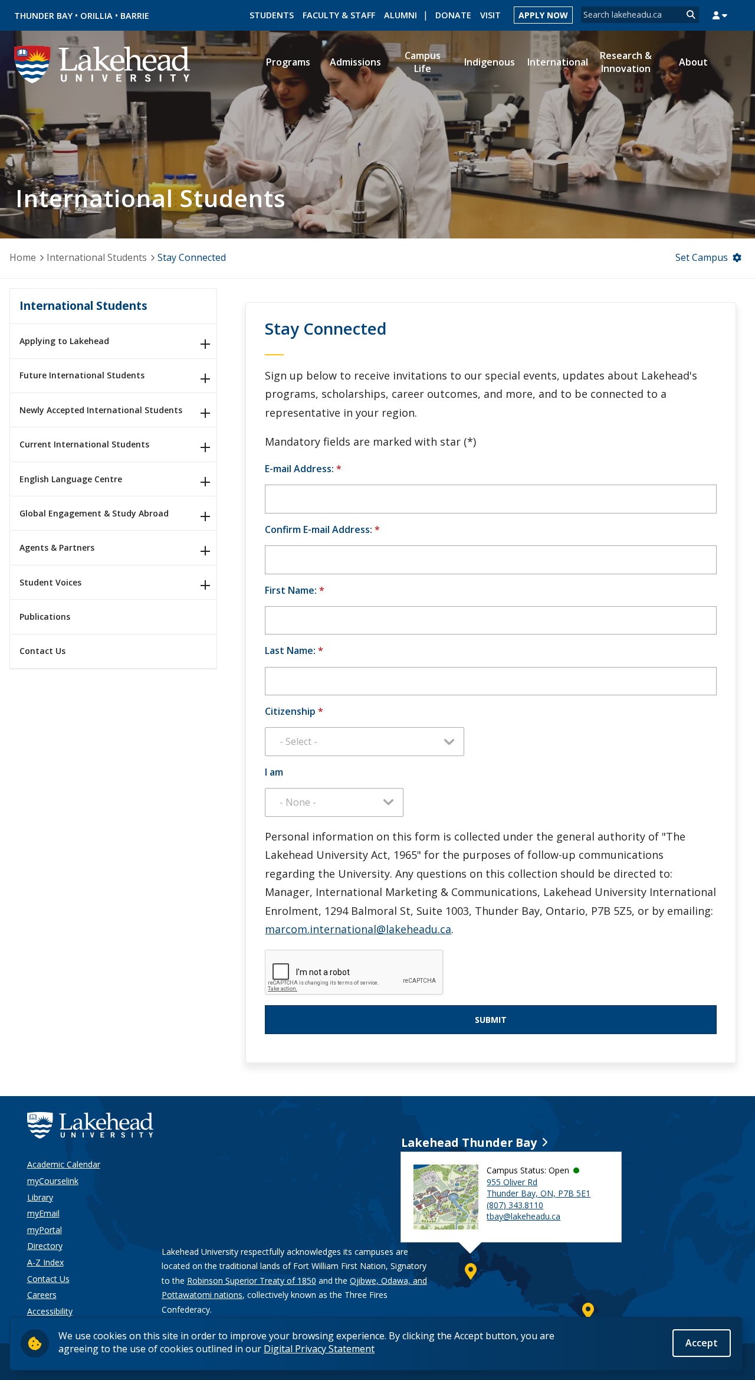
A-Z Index (45, 1262)
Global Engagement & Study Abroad (94, 513)
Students (272, 15)
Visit (490, 15)
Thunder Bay (43, 15)
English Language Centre (70, 479)
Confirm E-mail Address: (322, 529)
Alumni (400, 15)
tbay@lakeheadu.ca (523, 1216)
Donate (453, 15)
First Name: (294, 590)
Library (40, 1197)
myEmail (43, 1213)
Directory (45, 1245)
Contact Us (42, 650)
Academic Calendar (63, 1164)
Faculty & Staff (339, 15)
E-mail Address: (303, 468)
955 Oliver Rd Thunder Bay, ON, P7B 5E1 (538, 1187)
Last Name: (294, 650)
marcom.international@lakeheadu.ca (358, 929)
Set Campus (701, 257)
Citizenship (294, 711)
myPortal (44, 1229)
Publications (44, 616)
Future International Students (82, 375)
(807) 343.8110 (515, 1205)
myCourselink (52, 1180)
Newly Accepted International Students (100, 410)
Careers (42, 1294)
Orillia (96, 15)
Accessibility (50, 1311)
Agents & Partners (56, 547)
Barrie (134, 15)
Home (22, 257)
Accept (701, 1342)
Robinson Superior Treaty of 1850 (251, 1280)
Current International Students (84, 444)
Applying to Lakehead (64, 340)
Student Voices (50, 582)
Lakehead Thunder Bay (469, 1142)
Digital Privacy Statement (319, 1348)
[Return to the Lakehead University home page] (102, 63)
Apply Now (543, 15)
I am (274, 772)
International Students (97, 257)
